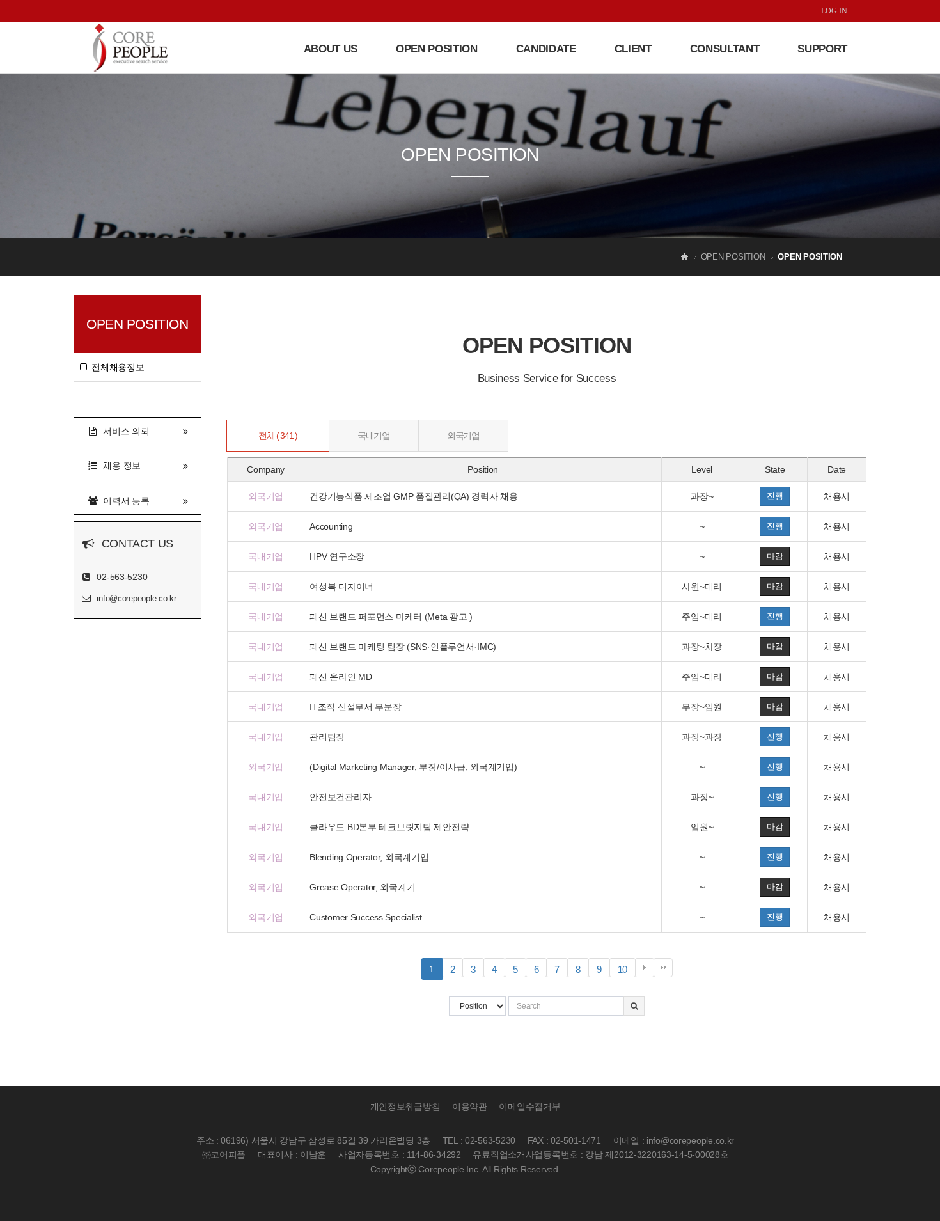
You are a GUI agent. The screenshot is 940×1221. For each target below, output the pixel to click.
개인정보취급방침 (405, 1106)
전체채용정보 (116, 367)
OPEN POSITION (437, 49)
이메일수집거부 (529, 1106)
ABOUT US (330, 49)
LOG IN (834, 10)
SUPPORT (822, 49)
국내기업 (373, 435)
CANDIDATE (546, 49)
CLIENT (633, 49)
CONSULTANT (725, 49)
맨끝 (663, 967)
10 (627, 970)
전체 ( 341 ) (277, 435)
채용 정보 (119, 466)
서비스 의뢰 (124, 431)
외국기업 (463, 435)
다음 (644, 967)
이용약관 (469, 1106)
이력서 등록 (124, 501)
